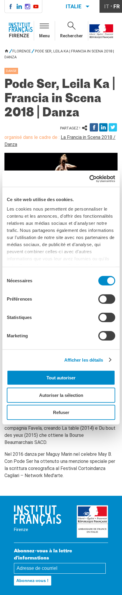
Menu (44, 35)
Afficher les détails (83, 359)
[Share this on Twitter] (113, 127)
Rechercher (71, 35)
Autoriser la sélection (61, 394)
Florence (21, 51)
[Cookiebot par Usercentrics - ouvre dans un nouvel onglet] (89, 178)
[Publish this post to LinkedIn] (103, 127)
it (106, 6)
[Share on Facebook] (94, 127)
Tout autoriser (61, 377)
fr (116, 6)
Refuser (61, 412)
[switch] (106, 299)
